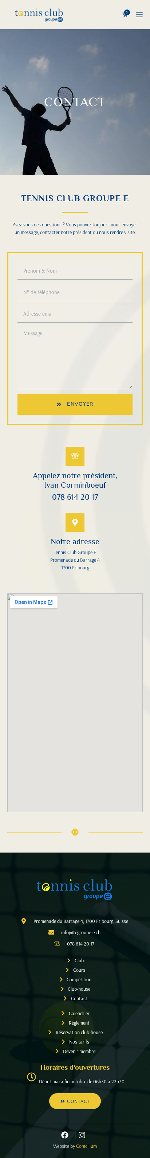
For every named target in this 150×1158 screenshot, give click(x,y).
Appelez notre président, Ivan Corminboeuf (75, 480)
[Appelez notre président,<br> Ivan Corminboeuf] (75, 456)
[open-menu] (139, 14)
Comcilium (86, 1146)
